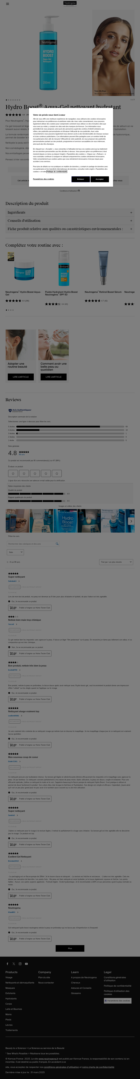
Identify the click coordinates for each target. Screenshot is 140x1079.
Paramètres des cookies (43, 179)
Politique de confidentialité (57, 172)
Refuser (80, 179)
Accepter (100, 179)
